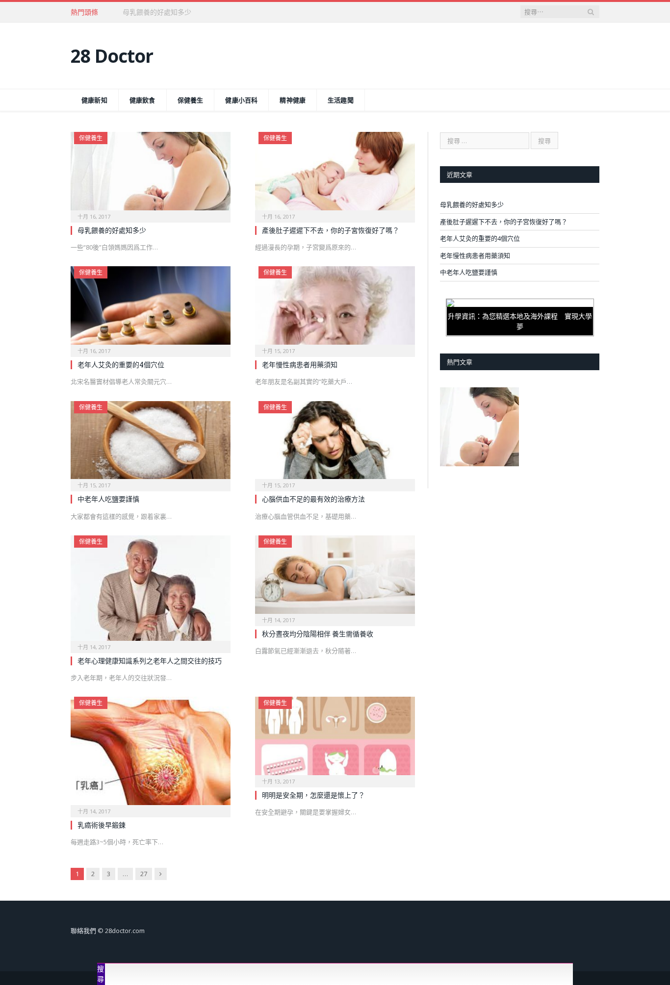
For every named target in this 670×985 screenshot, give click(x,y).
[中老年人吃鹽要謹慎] (151, 443)
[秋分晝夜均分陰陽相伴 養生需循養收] (335, 577)
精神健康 (293, 100)
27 (143, 873)
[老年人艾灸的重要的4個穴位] (151, 308)
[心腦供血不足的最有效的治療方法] (335, 443)
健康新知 (94, 100)
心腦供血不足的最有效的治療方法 (313, 499)
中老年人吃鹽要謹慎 (108, 499)
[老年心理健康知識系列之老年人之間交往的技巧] (151, 591)
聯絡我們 (83, 930)
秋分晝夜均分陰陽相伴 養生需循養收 (317, 633)
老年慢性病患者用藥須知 (299, 364)
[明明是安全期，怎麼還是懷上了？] (335, 739)
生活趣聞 (341, 100)
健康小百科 (241, 100)
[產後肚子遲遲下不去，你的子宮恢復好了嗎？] (335, 174)
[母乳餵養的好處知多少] (151, 174)
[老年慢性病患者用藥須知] (335, 308)
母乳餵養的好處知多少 (111, 230)
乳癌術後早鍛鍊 (101, 825)
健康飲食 (142, 100)
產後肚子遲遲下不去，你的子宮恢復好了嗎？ (191, 12)
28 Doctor (112, 55)
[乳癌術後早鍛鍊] (151, 754)
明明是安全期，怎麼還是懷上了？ (313, 795)
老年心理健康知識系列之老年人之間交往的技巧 (149, 660)
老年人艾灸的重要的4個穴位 (120, 364)
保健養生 (191, 100)
